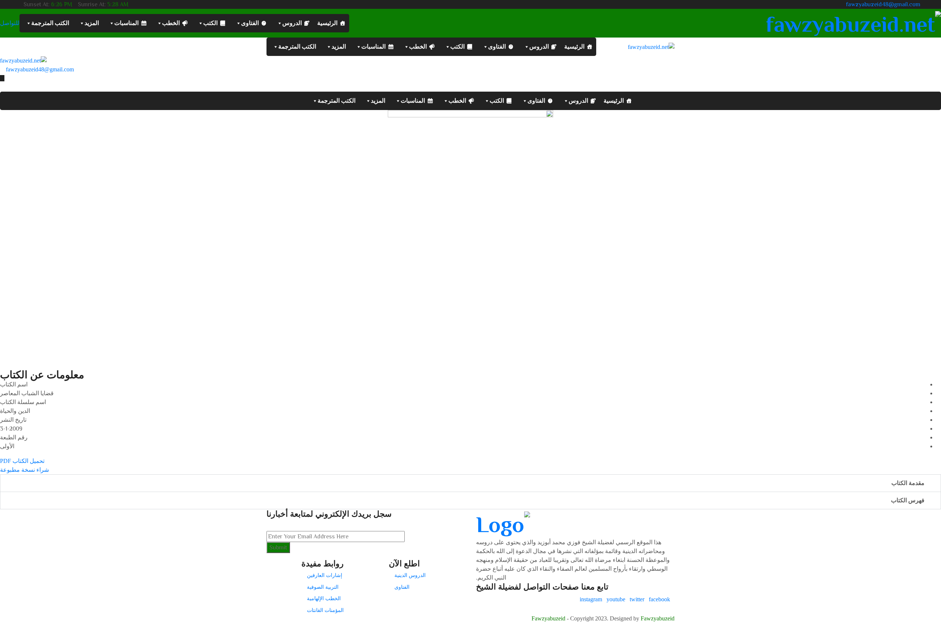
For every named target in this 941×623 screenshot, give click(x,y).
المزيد (92, 23)
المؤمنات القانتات (325, 610)
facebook (659, 599)
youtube (616, 599)
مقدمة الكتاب (907, 483)
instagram (591, 599)
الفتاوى (250, 23)
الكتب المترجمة (50, 23)
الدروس (292, 23)
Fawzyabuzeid (548, 618)
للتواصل (9, 23)
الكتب (210, 23)
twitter (637, 599)
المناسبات (126, 23)
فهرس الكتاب (907, 500)
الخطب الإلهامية (324, 598)
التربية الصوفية (323, 587)
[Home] (23, 60)
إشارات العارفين (324, 575)
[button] (470, 347)
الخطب (171, 23)
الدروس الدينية (410, 575)
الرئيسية (327, 23)
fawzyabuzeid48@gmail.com (883, 4)
